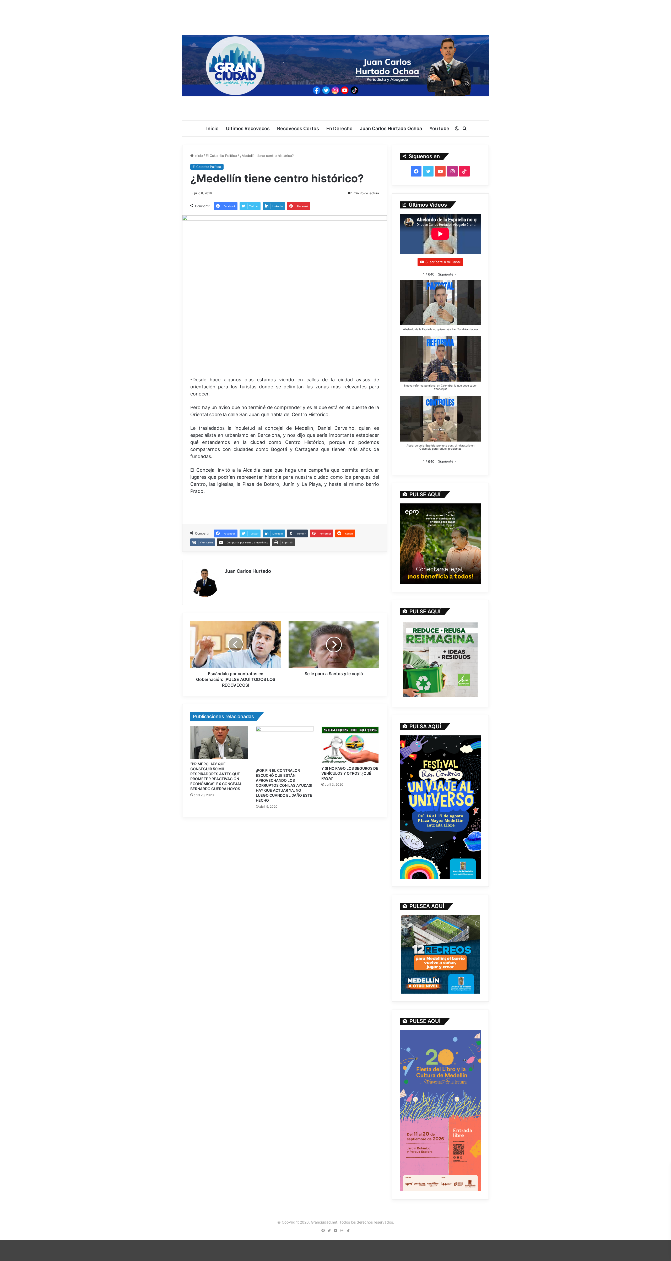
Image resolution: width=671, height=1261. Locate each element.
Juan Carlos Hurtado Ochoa (391, 128)
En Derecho (339, 128)
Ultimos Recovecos (248, 128)
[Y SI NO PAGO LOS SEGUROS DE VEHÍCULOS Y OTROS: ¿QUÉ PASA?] (350, 744)
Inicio (212, 128)
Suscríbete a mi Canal (443, 262)
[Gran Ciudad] (335, 64)
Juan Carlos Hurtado (248, 571)
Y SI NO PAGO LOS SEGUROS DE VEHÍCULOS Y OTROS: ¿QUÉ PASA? (349, 773)
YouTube (439, 128)
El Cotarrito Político (221, 155)
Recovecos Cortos (298, 128)
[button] (447, 274)
